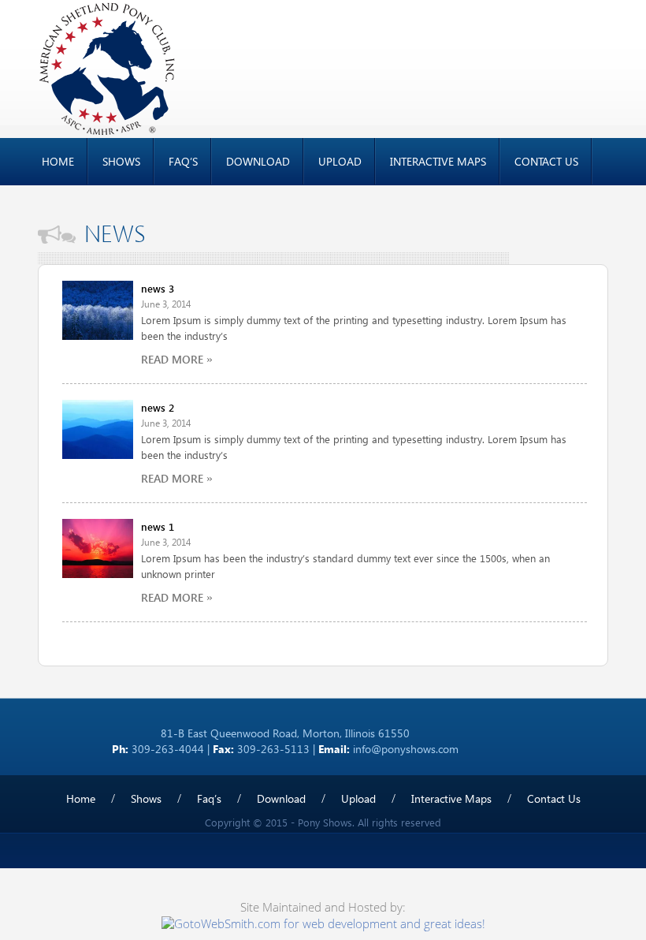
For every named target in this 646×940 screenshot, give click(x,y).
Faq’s (183, 161)
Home (58, 161)
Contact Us (546, 161)
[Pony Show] (107, 68)
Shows (121, 161)
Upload (340, 161)
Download (258, 161)
